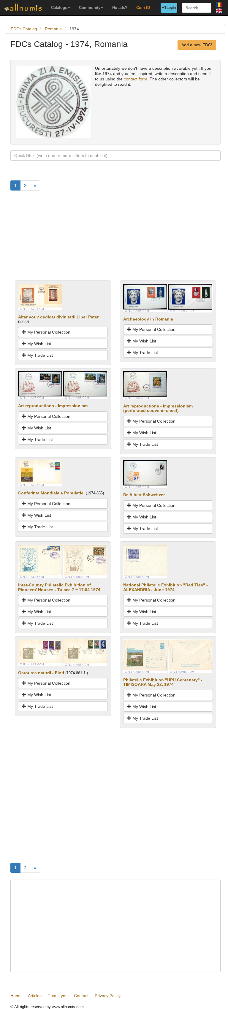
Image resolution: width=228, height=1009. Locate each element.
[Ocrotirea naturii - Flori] (40, 652)
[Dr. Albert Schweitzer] (145, 474)
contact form (135, 79)
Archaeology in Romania (148, 319)
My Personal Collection (48, 332)
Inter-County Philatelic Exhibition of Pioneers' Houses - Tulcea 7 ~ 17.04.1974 (59, 587)
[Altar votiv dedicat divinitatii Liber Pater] (40, 296)
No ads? (119, 7)
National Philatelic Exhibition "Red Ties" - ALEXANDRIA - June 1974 (165, 587)
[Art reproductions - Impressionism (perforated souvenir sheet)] (145, 385)
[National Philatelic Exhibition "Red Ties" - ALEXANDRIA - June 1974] (145, 561)
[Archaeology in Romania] (145, 297)
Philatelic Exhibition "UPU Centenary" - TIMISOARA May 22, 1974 (162, 682)
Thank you (58, 995)
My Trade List (39, 355)
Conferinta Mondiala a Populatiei (51, 493)
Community (89, 7)
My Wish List (38, 343)
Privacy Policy (108, 995)
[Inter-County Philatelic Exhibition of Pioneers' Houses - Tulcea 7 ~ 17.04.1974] (40, 561)
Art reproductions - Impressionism (53, 405)
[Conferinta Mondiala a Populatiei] (40, 473)
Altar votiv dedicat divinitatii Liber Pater (58, 317)
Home (16, 995)
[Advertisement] (115, 238)
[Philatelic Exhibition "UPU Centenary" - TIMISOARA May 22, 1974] (145, 655)
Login (171, 8)
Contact (81, 995)
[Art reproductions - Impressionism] (40, 385)
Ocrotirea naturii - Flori (41, 672)
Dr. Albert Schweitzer (144, 494)
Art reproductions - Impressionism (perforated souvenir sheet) (158, 408)
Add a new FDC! (196, 44)
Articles (35, 995)
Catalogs (59, 7)
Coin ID (143, 7)
